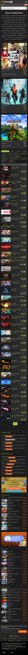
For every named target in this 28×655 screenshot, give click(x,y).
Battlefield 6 (4, 105)
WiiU (5, 156)
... (23, 423)
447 (14, 426)
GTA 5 (3, 71)
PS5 (19, 151)
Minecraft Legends (6, 145)
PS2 (10, 153)
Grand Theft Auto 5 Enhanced (9, 74)
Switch (24, 153)
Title (3, 164)
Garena (24, 158)
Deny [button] (4, 652)
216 (15, 423)
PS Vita (17, 153)
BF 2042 (3, 107)
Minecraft (4, 143)
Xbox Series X (15, 158)
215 (11, 423)
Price (23, 164)
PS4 (24, 151)
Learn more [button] (13, 648)
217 (20, 423)
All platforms (5, 151)
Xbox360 (6, 158)
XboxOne (18, 156)
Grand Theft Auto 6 (6, 69)
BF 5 (3, 109)
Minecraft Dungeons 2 (7, 141)
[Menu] (26, 2)
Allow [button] (12, 652)
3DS (11, 156)
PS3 (4, 153)
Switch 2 (12, 161)
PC (13, 151)
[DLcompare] (14, 636)
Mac (5, 161)
